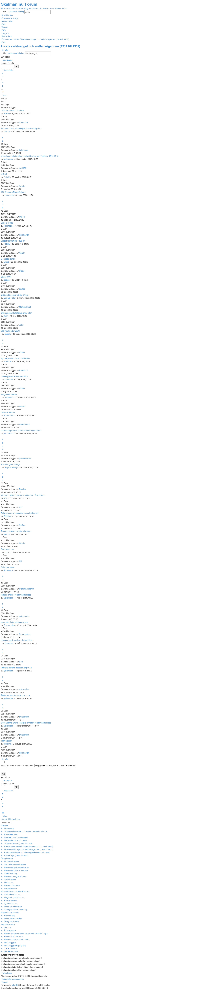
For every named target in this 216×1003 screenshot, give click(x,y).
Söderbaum (9, 415)
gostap (7, 279)
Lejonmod (23, 150)
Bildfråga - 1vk (7, 549)
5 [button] (2, 86)
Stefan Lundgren (26, 588)
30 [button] (3, 92)
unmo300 (9, 397)
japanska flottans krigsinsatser (14, 622)
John (6, 315)
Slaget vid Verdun (9, 394)
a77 (5, 498)
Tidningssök (6, 740)
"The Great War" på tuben (12, 110)
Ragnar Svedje (11, 467)
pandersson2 (9, 433)
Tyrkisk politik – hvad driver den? (15, 358)
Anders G (23, 370)
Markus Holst (9, 297)
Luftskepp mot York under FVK (14, 376)
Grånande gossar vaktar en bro (14, 294)
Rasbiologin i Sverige (10, 464)
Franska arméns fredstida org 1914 (16, 667)
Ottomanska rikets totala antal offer (16, 312)
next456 (22, 168)
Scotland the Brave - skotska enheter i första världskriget (26, 722)
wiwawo (7, 743)
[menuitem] (9, 18)
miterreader (24, 616)
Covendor (23, 122)
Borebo (22, 489)
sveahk (22, 406)
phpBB (15, 984)
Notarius (7, 361)
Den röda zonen (8, 258)
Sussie (8, 333)
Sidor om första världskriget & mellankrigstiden (21, 128)
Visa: (3, 765)
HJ (6, 552)
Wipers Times (7, 222)
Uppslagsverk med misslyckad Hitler (17, 640)
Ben (21, 661)
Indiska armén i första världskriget (16, 594)
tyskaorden (8, 159)
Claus (6, 261)
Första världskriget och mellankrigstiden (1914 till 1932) (40, 46)
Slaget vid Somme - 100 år (12, 240)
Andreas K (8, 570)
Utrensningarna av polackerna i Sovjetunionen (21, 430)
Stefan (22, 525)
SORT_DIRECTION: (55, 765)
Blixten (7, 113)
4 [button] (2, 83)
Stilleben (8, 516)
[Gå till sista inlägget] (28, 122)
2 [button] (2, 76)
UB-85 (4, 174)
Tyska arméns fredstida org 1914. (15, 695)
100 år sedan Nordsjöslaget (13, 192)
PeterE (7, 177)
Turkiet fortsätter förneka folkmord (15, 531)
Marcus (7, 131)
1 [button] (2, 73)
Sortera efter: (28, 765)
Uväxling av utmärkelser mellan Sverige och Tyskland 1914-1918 (29, 156)
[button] (7, 60)
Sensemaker (9, 625)
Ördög (22, 216)
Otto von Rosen (8, 412)
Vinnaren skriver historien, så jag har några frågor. (23, 495)
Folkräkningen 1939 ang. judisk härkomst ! (19, 513)
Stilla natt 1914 (7, 567)
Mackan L (9, 379)
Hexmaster (9, 195)
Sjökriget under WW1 (10, 330)
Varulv (22, 186)
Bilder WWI (6, 276)
